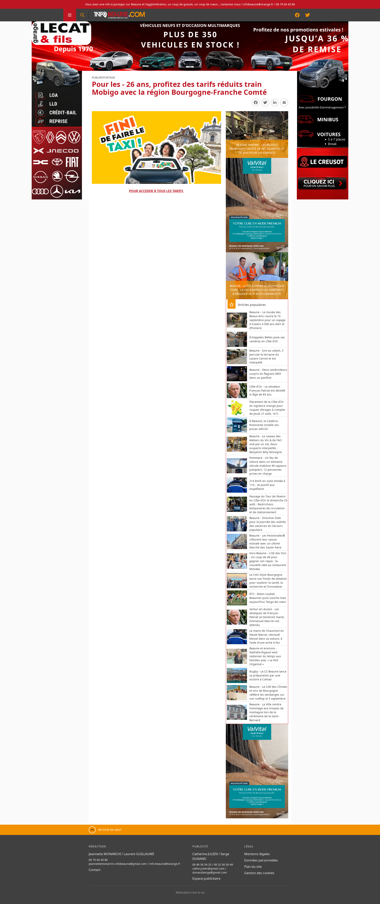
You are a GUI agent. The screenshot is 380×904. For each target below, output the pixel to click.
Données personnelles (261, 860)
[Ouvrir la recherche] (82, 15)
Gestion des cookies (259, 873)
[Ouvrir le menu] (69, 15)
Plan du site (253, 866)
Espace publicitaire (206, 878)
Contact (94, 870)
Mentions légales (257, 854)
